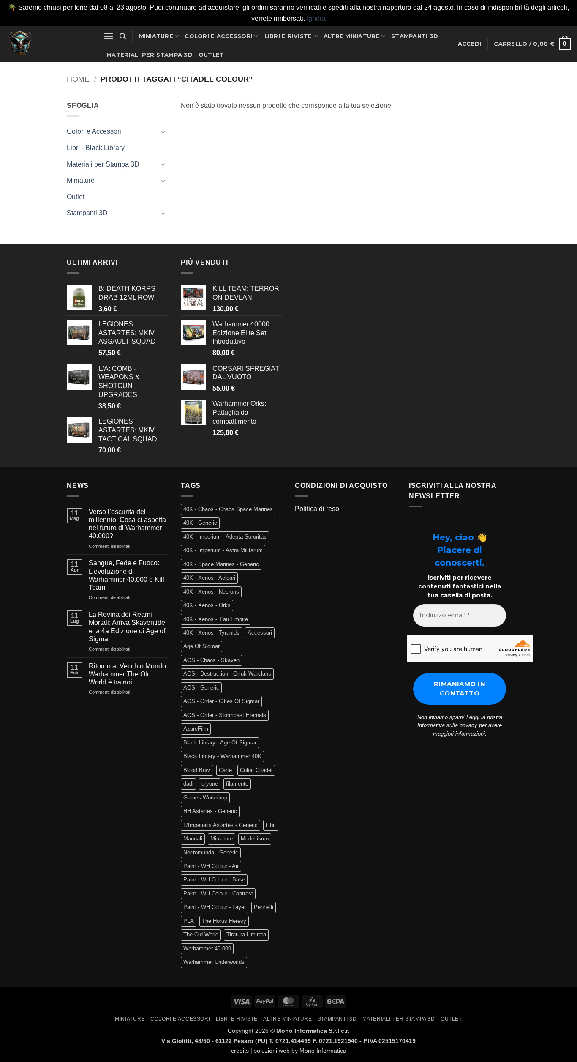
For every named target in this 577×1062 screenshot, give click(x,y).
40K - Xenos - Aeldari (209, 578)
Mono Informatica (322, 1050)
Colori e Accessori (219, 36)
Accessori (260, 633)
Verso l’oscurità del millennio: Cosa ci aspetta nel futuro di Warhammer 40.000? (127, 524)
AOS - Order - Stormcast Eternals (224, 715)
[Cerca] (123, 36)
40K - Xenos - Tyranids (211, 633)
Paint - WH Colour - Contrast (218, 893)
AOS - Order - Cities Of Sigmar (221, 701)
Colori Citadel (256, 770)
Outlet (211, 55)
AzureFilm (195, 728)
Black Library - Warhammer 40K (222, 756)
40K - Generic (200, 523)
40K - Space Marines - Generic (221, 564)
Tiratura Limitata (246, 934)
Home (78, 78)
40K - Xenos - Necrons (211, 591)
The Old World (200, 934)
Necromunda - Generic (210, 852)
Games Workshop (205, 797)
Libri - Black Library (96, 147)
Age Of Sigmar (201, 646)
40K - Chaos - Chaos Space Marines (228, 509)
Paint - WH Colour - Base (214, 879)
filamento (237, 783)
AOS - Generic (201, 687)
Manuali (192, 838)
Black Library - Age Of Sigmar (219, 742)
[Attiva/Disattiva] (163, 131)
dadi (188, 783)
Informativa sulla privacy (447, 725)
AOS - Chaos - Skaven (211, 660)
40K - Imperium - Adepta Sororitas (225, 537)
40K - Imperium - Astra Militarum (223, 550)
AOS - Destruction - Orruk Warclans (227, 674)
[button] (108, 36)
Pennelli (263, 907)
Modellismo (255, 838)
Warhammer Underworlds (214, 962)
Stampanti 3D (414, 36)
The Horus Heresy (224, 921)
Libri (271, 825)
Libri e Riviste (288, 36)
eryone (209, 783)
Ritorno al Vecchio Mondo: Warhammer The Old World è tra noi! (128, 674)
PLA (188, 921)
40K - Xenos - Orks (207, 605)
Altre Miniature (352, 36)
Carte (225, 770)
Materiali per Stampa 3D (149, 55)
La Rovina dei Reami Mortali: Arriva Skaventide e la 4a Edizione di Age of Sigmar (127, 627)
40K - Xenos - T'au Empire (215, 619)
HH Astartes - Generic (210, 811)
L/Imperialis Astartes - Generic (220, 825)
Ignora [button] (316, 18)
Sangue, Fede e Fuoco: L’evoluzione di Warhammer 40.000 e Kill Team (126, 575)
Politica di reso (317, 508)
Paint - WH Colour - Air (211, 866)
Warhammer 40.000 (207, 948)
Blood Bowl (197, 770)
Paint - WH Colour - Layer (214, 907)
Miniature (156, 36)
